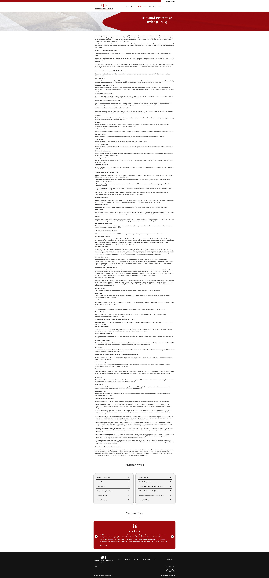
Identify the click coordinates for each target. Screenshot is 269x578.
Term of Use (172, 575)
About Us (133, 6)
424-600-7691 (171, 1)
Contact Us (161, 6)
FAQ (150, 6)
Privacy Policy (164, 575)
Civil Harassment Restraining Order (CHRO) (151, 486)
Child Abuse (100, 482)
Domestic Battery (102, 500)
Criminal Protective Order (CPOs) (148, 491)
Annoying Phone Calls (103, 477)
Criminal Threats (102, 495)
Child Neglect (101, 486)
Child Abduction (143, 477)
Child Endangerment (145, 482)
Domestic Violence (144, 500)
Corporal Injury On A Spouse (105, 491)
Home (127, 6)
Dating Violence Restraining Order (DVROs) (151, 495)
